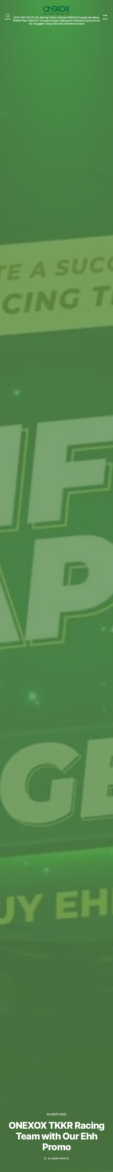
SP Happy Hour (56, 1114)
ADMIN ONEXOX (60, 1158)
